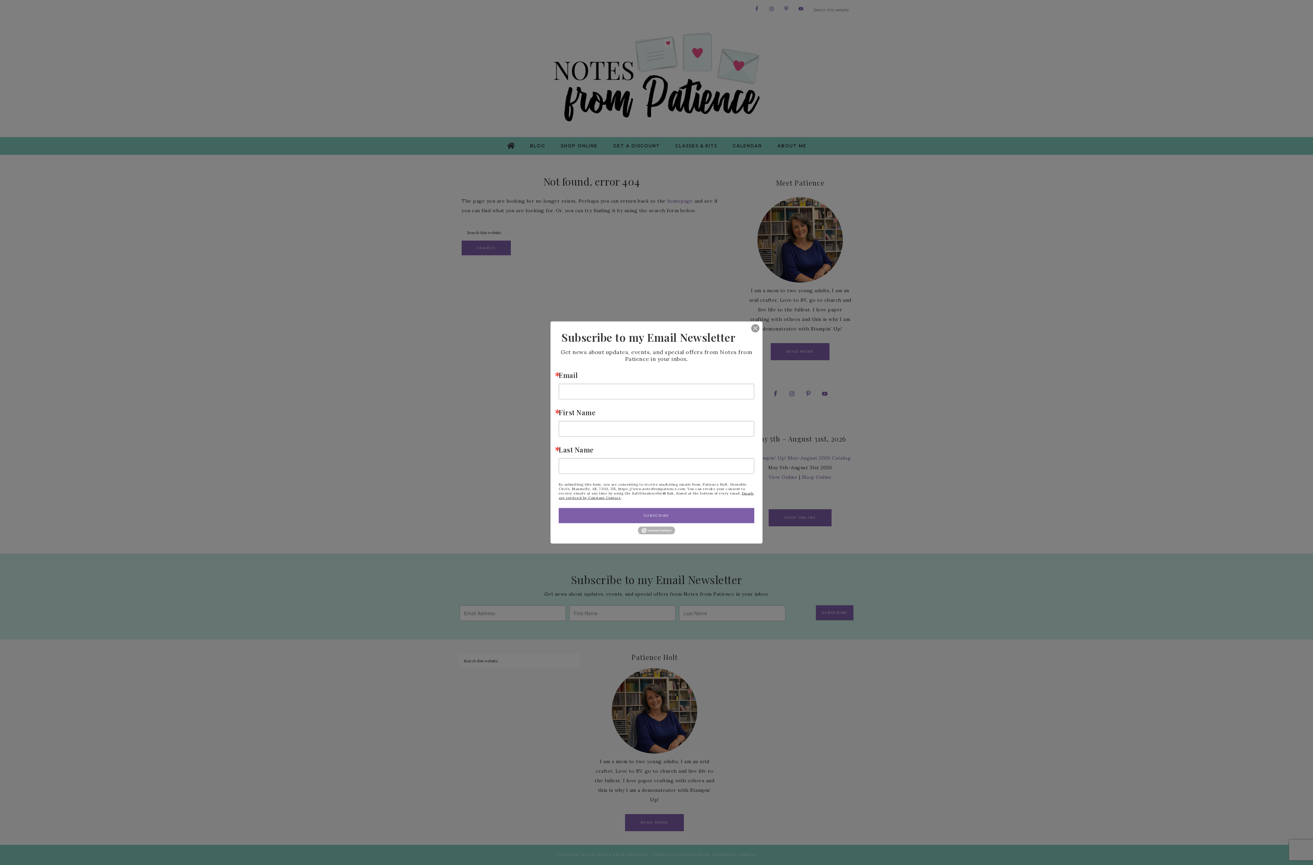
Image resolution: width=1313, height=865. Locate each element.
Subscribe (656, 515)
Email (568, 374)
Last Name (576, 449)
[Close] (750, 328)
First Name (577, 412)
